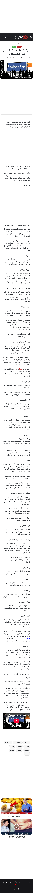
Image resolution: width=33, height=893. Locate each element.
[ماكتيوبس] (22, 37)
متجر (11, 750)
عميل (18, 750)
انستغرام (7, 742)
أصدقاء (26, 742)
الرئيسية (17, 43)
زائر (12, 746)
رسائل (19, 746)
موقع (26, 754)
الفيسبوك (17, 742)
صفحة (26, 750)
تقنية (14, 46)
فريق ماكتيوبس (25, 57)
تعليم (13, 43)
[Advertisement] (16, 16)
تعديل (26, 746)
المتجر (28, 638)
